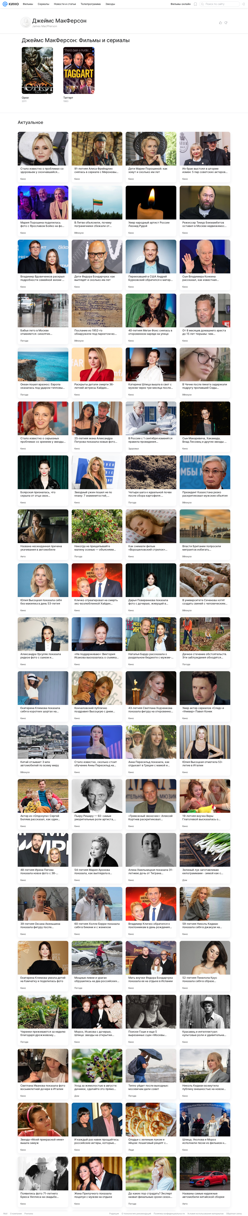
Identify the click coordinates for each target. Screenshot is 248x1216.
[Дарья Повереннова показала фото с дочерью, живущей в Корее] (151, 588)
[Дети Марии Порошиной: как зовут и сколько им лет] (151, 157)
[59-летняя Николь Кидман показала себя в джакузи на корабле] (205, 912)
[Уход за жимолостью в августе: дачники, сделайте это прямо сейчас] (97, 1074)
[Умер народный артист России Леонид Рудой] (151, 211)
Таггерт (68, 97)
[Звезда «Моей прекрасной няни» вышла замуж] (43, 1128)
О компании (16, 1213)
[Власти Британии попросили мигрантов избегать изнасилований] (205, 534)
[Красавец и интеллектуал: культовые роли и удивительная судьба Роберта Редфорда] (205, 1020)
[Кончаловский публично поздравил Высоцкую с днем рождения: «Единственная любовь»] (97, 696)
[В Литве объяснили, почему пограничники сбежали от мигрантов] (97, 211)
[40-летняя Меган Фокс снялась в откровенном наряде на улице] (151, 319)
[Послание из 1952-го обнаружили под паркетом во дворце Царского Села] (97, 319)
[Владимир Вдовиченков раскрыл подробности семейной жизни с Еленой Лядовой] (43, 265)
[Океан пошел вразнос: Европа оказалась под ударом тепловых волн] (43, 373)
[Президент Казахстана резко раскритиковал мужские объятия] (205, 480)
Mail (5, 1213)
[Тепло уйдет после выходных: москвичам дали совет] (151, 1074)
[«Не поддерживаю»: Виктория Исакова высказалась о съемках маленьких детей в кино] (97, 642)
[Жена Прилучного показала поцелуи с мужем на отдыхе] (97, 1182)
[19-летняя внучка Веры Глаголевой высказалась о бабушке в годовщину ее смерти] (205, 804)
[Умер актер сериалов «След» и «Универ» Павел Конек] (205, 696)
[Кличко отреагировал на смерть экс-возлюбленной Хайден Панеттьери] (97, 588)
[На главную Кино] (13, 4)
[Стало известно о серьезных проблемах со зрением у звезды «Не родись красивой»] (43, 427)
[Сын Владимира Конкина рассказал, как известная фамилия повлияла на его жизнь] (205, 265)
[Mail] (5, 4)
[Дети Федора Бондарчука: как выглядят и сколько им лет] (97, 265)
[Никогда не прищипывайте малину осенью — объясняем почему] (97, 534)
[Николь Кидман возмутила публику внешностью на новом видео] (205, 1074)
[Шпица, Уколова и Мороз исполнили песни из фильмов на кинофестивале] (205, 1128)
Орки (25, 97)
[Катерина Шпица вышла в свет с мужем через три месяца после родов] (151, 373)
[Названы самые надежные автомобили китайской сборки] (205, 1182)
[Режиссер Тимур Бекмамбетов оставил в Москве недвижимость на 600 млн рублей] (205, 211)
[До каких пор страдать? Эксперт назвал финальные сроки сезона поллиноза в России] (151, 1182)
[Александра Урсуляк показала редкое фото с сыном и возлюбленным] (43, 642)
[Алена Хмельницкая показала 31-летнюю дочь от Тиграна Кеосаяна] (151, 858)
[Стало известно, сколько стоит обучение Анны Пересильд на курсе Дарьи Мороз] (97, 750)
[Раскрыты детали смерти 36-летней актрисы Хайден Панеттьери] (97, 373)
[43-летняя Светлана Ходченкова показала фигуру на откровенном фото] (151, 696)
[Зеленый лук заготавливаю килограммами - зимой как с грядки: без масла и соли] (205, 858)
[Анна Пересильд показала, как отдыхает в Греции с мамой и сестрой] (151, 750)
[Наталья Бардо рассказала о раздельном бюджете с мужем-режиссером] (151, 642)
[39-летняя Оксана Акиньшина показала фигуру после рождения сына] (43, 912)
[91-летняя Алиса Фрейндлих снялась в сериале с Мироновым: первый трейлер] (97, 157)
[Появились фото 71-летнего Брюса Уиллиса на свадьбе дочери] (43, 1182)
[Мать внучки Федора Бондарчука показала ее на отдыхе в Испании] (151, 966)
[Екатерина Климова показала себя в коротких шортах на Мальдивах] (43, 696)
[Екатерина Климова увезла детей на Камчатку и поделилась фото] (43, 966)
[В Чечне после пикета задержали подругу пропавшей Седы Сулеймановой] (205, 373)
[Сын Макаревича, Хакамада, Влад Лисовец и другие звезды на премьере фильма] (205, 427)
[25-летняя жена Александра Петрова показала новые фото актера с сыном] (97, 427)
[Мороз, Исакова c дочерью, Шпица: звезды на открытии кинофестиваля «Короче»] (97, 1020)
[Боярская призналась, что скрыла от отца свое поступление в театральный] (43, 480)
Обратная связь (234, 1213)
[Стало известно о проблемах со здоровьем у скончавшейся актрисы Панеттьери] (43, 157)
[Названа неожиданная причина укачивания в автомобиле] (43, 534)
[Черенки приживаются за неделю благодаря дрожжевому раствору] (43, 1020)
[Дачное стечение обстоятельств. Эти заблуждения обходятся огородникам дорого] (205, 642)
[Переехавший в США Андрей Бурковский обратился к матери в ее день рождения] (151, 265)
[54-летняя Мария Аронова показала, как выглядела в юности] (97, 858)
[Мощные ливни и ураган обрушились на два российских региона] (97, 966)
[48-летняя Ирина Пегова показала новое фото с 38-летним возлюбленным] (43, 858)
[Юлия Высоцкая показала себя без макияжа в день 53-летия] (43, 588)
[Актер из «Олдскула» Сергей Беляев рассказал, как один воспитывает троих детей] (43, 804)
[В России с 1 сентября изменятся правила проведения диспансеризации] (151, 427)
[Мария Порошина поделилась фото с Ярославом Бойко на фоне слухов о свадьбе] (43, 211)
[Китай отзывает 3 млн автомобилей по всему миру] (43, 750)
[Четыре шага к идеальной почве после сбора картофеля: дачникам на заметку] (151, 480)
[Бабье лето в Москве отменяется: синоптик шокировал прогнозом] (43, 319)
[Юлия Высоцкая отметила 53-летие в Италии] (205, 750)
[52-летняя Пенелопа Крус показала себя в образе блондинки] (205, 966)
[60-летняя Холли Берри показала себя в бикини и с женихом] (97, 912)
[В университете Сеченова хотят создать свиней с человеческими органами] (205, 588)
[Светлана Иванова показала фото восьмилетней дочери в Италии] (43, 1074)
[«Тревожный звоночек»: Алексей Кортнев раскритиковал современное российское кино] (151, 804)
